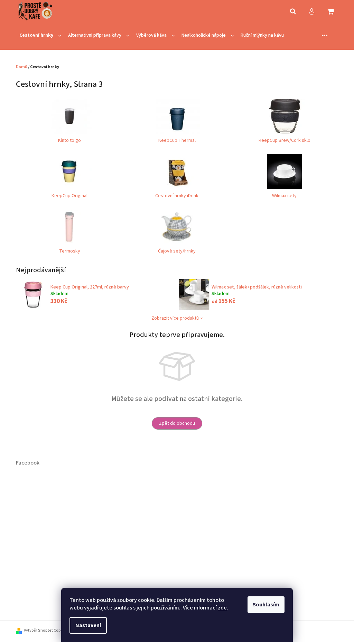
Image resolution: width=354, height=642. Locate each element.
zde (222, 608)
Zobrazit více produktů (175, 318)
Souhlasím (266, 604)
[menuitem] (40, 35)
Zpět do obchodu (177, 423)
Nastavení (88, 625)
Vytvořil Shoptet (38, 630)
